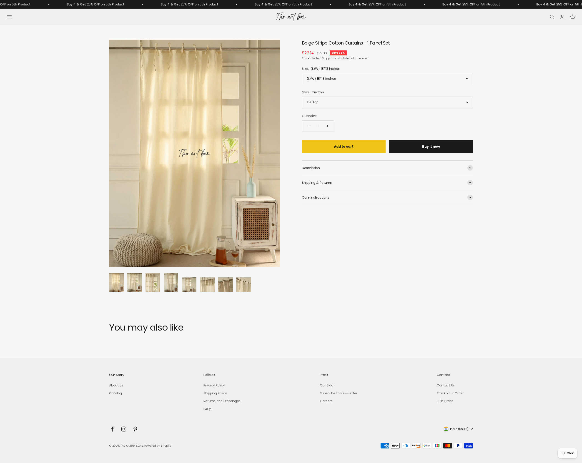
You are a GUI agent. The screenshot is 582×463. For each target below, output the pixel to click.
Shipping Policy (215, 393)
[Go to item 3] (153, 283)
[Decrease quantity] (308, 126)
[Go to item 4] (171, 283)
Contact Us (446, 385)
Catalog (115, 393)
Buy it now (431, 146)
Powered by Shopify (157, 446)
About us (116, 385)
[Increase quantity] (327, 126)
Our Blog (326, 385)
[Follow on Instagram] (124, 429)
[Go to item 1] (116, 283)
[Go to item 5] (189, 285)
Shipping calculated (336, 58)
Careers (326, 401)
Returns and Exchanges (222, 401)
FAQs (207, 409)
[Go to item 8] (243, 285)
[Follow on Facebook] (112, 429)
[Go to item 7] (225, 285)
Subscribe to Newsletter (338, 393)
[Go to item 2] (134, 283)
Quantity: (309, 116)
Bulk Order (445, 401)
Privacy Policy (214, 385)
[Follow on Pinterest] (135, 429)
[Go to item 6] (207, 285)
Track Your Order (450, 393)
